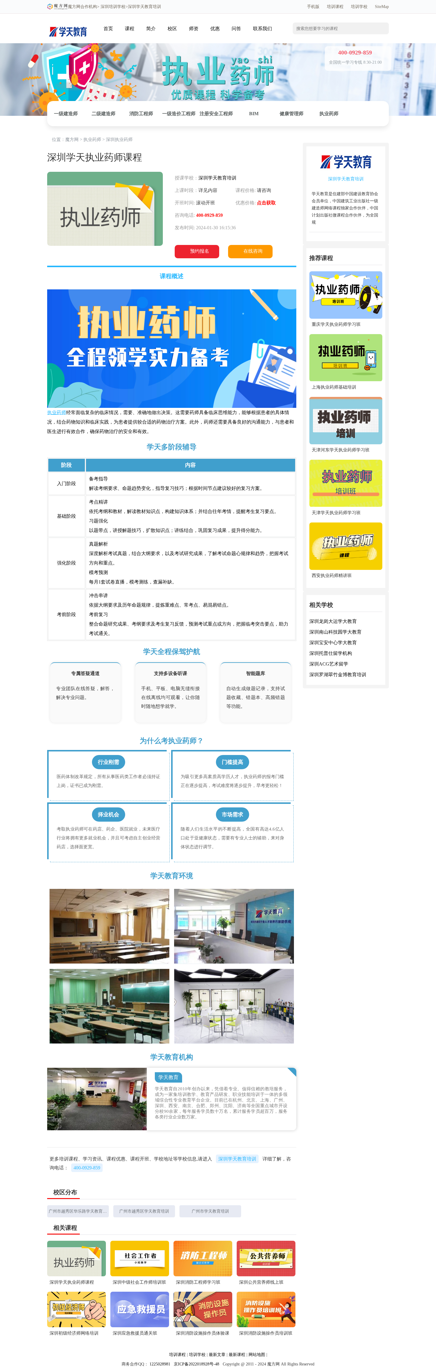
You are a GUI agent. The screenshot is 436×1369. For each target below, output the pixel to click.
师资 (193, 28)
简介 (151, 28)
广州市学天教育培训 (210, 1211)
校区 (172, 28)
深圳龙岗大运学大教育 (333, 621)
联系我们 (262, 28)
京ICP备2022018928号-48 (196, 1364)
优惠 (215, 28)
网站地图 (257, 1354)
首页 (108, 28)
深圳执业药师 (119, 139)
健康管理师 (291, 113)
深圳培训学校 (113, 6)
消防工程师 (141, 113)
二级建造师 (103, 113)
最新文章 (217, 1354)
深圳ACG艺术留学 (328, 664)
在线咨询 (253, 251)
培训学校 (359, 6)
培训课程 (335, 6)
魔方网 (74, 6)
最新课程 (237, 1354)
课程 (129, 28)
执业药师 (328, 113)
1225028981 (159, 1364)
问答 (236, 28)
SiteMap (382, 6)
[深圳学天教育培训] (68, 22)
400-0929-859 (87, 1167)
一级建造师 (66, 113)
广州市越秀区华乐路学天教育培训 (80, 1211)
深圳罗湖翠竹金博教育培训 (337, 674)
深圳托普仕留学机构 (330, 653)
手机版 (313, 6)
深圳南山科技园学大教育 (335, 632)
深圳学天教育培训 (217, 177)
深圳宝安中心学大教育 (333, 642)
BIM (254, 113)
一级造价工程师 (178, 113)
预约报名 (199, 251)
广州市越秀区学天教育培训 (144, 1211)
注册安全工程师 (216, 113)
